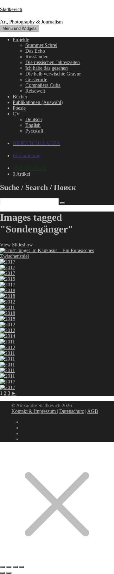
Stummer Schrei (41, 45)
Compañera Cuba (42, 85)
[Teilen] (15, 567)
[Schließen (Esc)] (21, 567)
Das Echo (35, 51)
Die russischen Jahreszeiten (52, 62)
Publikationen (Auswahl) (38, 102)
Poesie (19, 108)
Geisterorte (36, 79)
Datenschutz (71, 411)
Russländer (36, 56)
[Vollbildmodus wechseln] (8, 567)
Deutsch (33, 119)
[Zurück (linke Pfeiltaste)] (2, 573)
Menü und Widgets (20, 28)
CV (16, 113)
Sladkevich (11, 9)
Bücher (20, 96)
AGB (92, 411)
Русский (34, 131)
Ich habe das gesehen (46, 68)
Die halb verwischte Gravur (53, 73)
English (33, 125)
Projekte (21, 39)
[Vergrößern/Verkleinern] (2, 567)
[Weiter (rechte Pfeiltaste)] (8, 573)
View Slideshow (16, 244)
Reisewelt (35, 91)
